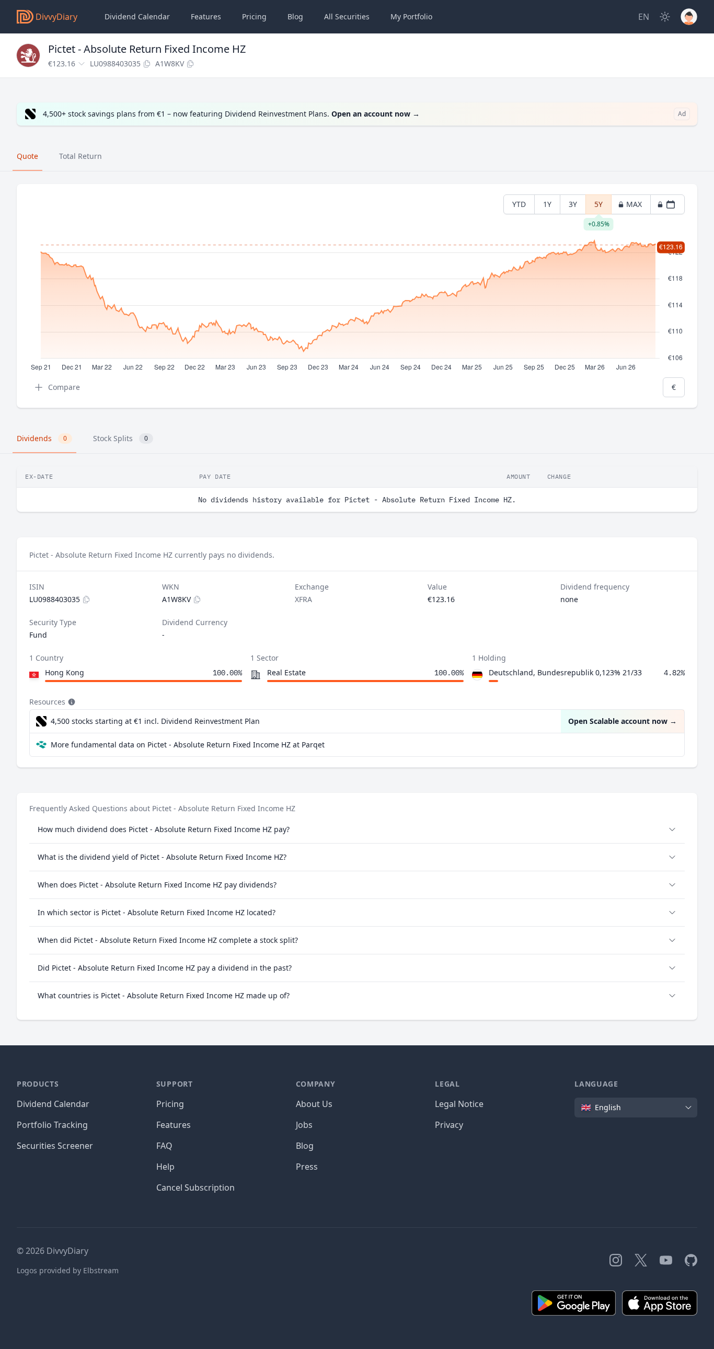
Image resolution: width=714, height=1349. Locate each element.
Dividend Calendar (137, 16)
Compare (64, 387)
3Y (573, 204)
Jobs (304, 1125)
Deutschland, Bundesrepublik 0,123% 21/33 (565, 672)
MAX (634, 204)
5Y (598, 206)
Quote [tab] (27, 156)
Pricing (254, 16)
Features (206, 16)
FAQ (164, 1145)
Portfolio (411, 16)
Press (307, 1166)
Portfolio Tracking (52, 1125)
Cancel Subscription (195, 1187)
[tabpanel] (357, 296)
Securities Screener (55, 1145)
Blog (305, 1145)
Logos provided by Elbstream (68, 1270)
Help (165, 1166)
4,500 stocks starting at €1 (155, 721)
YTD (519, 204)
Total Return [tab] (80, 156)
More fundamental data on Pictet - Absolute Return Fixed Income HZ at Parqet (188, 745)
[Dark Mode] (664, 16)
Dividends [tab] (42, 438)
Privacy (449, 1125)
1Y (547, 204)
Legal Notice (459, 1104)
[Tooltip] (70, 702)
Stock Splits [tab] (120, 438)
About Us (314, 1104)
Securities (347, 16)
